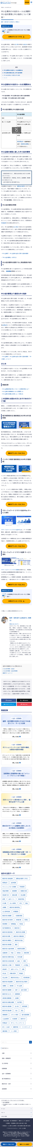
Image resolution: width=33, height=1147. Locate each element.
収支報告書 (26, 977)
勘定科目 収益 (19, 940)
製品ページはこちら (8, 1144)
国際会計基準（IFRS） (22, 878)
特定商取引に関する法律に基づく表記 (19, 1123)
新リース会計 (6, 1027)
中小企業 (19, 986)
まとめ (5, 78)
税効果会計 (20, 141)
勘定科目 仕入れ (6, 994)
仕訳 (16, 990)
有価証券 (3, 223)
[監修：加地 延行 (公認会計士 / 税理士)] (4, 637)
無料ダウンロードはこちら (16, 453)
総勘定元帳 (24, 891)
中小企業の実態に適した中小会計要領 (13, 72)
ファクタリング (26, 1027)
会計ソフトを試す (24, 1144)
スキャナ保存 (14, 1015)
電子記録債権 (25, 1015)
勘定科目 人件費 (6, 965)
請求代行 (23, 1019)
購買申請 (15, 1027)
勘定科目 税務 (6, 936)
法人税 (16, 44)
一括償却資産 (18, 915)
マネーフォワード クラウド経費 (10, 570)
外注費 (4, 903)
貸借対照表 (21, 899)
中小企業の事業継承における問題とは (12, 391)
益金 (18, 961)
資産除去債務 (24, 144)
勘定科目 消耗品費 (7, 878)
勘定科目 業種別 (6, 940)
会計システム (14, 969)
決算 (23, 969)
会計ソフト (11, 899)
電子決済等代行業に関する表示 (24, 1125)
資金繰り (4, 969)
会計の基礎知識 (6, 1102)
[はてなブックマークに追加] (8, 704)
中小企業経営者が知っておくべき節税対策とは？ (15, 389)
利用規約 (8, 1123)
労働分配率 (13, 973)
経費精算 (17, 994)
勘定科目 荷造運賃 (7, 982)
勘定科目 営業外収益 (8, 957)
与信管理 (14, 1019)
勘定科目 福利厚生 (15, 907)
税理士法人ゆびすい (14, 624)
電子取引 (19, 1002)
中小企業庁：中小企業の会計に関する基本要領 (15, 253)
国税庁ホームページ (7, 673)
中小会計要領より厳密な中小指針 (12, 75)
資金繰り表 (5, 895)
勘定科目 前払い (15, 977)
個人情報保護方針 (13, 1120)
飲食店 (21, 973)
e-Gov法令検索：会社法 (8, 668)
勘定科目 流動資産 (19, 936)
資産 (24, 961)
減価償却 (14, 891)
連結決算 (14, 895)
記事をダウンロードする (15, 37)
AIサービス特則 (22, 1128)
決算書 (4, 907)
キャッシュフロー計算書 (9, 887)
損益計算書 (5, 891)
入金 (16, 1010)
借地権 (11, 986)
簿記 (16, 944)
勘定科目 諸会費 (6, 1010)
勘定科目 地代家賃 (7, 920)
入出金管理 (5, 1019)
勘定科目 (17, 928)
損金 (26, 903)
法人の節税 (13, 903)
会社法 (25, 44)
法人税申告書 (6, 911)
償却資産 (4, 1031)
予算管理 (17, 965)
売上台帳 (4, 977)
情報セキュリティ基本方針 (24, 1120)
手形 (20, 903)
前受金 (19, 953)
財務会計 (4, 1023)
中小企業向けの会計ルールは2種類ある (13, 70)
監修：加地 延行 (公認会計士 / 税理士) (10, 22)
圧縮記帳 (4, 953)
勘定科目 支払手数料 (21, 982)
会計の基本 (24, 990)
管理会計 (4, 882)
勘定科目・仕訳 (6, 1084)
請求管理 (24, 1006)
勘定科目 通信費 (6, 1006)
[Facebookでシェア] (8, 700)
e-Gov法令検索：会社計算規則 (10, 671)
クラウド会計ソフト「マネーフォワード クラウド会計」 (12, 1100)
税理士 (26, 920)
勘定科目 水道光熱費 (8, 949)
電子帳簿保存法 (6, 928)
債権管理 (4, 1015)
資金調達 (8, 271)
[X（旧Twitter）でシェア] (24, 700)
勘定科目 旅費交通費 (8, 1002)
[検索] (30, 1042)
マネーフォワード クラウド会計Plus (11, 530)
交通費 (17, 998)
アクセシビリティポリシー (12, 1128)
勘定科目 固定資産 (7, 932)
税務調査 (13, 924)
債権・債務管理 (6, 1058)
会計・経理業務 (6, 1073)
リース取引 (14, 1031)
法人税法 (15, 227)
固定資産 (26, 953)
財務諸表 (15, 911)
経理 (3, 899)
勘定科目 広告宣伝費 (8, 961)
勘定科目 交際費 (20, 932)
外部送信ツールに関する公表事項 (9, 1125)
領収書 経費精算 (6, 998)
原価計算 (18, 920)
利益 (12, 953)
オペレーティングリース (17, 1023)
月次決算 (19, 957)
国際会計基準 (20, 186)
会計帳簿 (13, 882)
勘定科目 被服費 (6, 990)
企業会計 (4, 325)
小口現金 (25, 965)
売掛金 (21, 924)
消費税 (4, 986)
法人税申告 (5, 1063)
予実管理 (21, 887)
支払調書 (23, 895)
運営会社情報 (6, 1120)
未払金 (4, 973)
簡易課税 (4, 924)
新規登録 (27, 2)
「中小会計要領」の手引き (9, 257)
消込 (22, 1010)
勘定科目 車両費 (6, 944)
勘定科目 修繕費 (6, 915)
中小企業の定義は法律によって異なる (12, 394)
